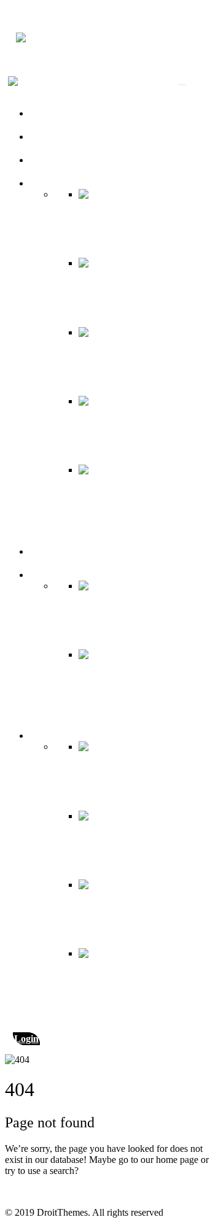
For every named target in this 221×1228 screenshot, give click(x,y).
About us (47, 113)
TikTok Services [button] (61, 183)
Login (26, 1038)
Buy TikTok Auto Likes (75, 136)
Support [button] (44, 735)
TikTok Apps (54, 551)
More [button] (39, 575)
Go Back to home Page (50, 1191)
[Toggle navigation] (182, 84)
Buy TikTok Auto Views (77, 160)
